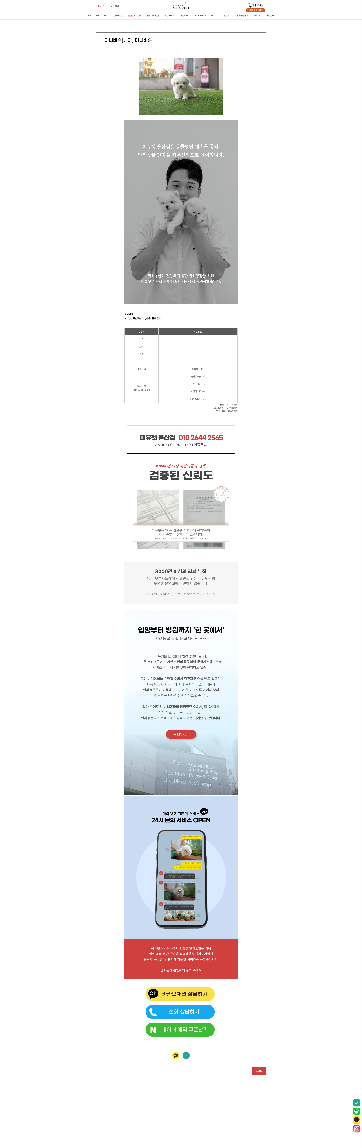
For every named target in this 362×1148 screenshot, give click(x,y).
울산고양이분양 (153, 15)
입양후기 (227, 15)
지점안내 (270, 15)
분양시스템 (117, 15)
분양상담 (114, 6)
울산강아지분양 (134, 15)
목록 (259, 1071)
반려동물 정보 (242, 15)
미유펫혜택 (169, 15)
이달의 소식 (185, 15)
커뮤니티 (257, 15)
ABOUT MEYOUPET (98, 15)
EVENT (102, 6)
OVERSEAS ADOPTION (206, 15)
